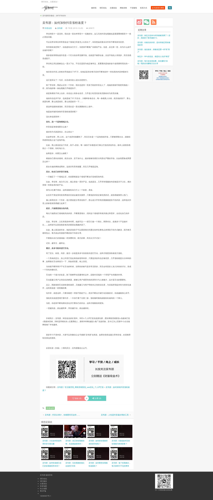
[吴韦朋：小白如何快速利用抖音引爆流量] (52, 431)
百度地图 (43, 486)
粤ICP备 (43, 491)
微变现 (93, 8)
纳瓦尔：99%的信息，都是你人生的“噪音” (153, 56)
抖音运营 (48, 28)
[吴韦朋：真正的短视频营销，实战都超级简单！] (75, 431)
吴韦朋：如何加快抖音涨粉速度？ (64, 22)
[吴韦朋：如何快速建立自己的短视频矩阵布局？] (52, 453)
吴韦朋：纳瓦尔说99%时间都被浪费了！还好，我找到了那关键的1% (153, 36)
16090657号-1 (45, 496)
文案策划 (113, 8)
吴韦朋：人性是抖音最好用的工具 (115, 414)
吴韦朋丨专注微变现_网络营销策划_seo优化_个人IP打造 (80, 387)
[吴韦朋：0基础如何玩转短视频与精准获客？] (121, 431)
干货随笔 (133, 8)
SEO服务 (43, 481)
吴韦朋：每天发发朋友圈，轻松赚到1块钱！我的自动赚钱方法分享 (152, 62)
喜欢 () (78, 398)
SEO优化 (103, 8)
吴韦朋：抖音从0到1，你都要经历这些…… (62, 414)
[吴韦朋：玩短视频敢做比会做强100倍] (75, 453)
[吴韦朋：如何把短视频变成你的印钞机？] (98, 431)
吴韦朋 (59, 28)
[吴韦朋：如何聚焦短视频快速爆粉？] (98, 453)
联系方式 (143, 8)
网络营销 (123, 8)
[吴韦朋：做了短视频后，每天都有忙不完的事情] (121, 453)
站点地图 (43, 488)
